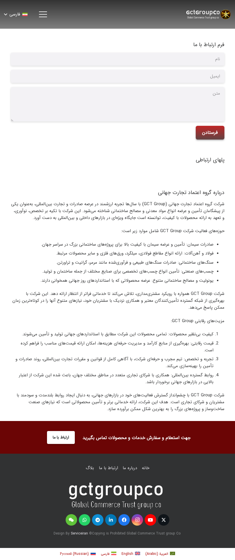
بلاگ (90, 468)
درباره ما (130, 468)
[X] (163, 520)
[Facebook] (124, 520)
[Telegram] (97, 520)
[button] (16, 14)
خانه (145, 468)
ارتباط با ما (108, 468)
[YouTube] (150, 520)
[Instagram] (137, 520)
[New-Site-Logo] (208, 14)
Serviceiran (79, 533)
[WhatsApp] (84, 520)
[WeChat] (71, 520)
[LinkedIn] (111, 520)
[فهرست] (42, 14)
